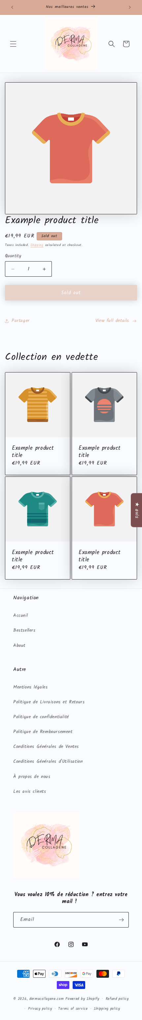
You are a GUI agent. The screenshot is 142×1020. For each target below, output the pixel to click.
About (19, 645)
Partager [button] (21, 320)
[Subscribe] (121, 920)
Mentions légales (30, 687)
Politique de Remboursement (43, 731)
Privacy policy (40, 1009)
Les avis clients (29, 791)
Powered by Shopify (82, 999)
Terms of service (73, 1009)
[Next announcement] (130, 7)
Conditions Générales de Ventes (46, 746)
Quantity (13, 256)
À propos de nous (32, 776)
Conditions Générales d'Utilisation (48, 761)
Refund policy (117, 999)
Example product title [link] (33, 452)
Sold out (71, 293)
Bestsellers (24, 630)
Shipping (37, 245)
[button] (13, 44)
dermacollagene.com (46, 999)
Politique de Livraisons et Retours (49, 702)
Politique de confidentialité (41, 717)
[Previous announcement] (12, 7)
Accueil (20, 615)
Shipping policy (107, 1009)
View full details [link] (112, 320)
